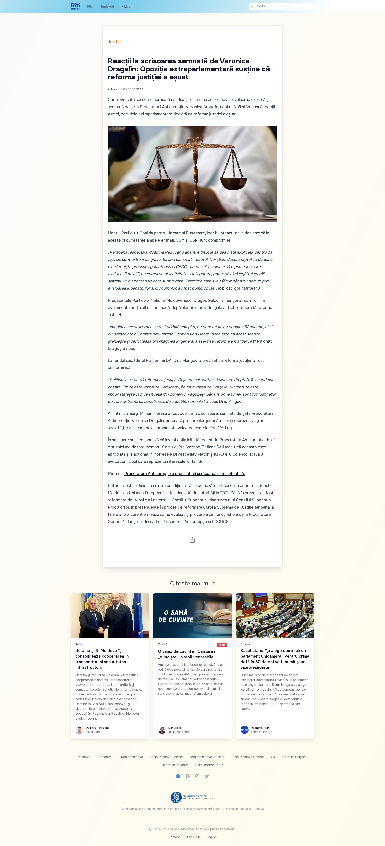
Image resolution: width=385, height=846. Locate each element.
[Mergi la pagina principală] (76, 6)
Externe (246, 644)
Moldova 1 (85, 757)
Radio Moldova (132, 757)
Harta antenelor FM (209, 765)
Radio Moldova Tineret (166, 757)
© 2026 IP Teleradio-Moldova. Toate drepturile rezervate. (192, 829)
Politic (79, 644)
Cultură (163, 644)
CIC (273, 757)
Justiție (115, 42)
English (211, 837)
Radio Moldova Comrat (247, 757)
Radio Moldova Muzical (207, 757)
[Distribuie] (192, 539)
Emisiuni (107, 6)
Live (126, 6)
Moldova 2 (106, 757)
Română (174, 837)
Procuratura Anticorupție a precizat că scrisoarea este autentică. (184, 473)
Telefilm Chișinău (295, 757)
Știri (90, 6)
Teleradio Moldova (175, 765)
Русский (193, 837)
